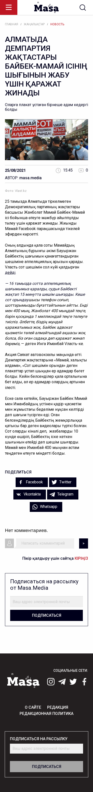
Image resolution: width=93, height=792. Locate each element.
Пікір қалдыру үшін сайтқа (55, 558)
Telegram (64, 494)
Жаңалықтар (34, 24)
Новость (57, 24)
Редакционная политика (46, 713)
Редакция (57, 707)
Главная (11, 24)
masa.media (30, 178)
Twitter (64, 482)
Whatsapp (48, 506)
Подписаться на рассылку (38, 738)
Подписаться (46, 615)
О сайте (33, 707)
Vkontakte (32, 494)
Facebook (34, 482)
